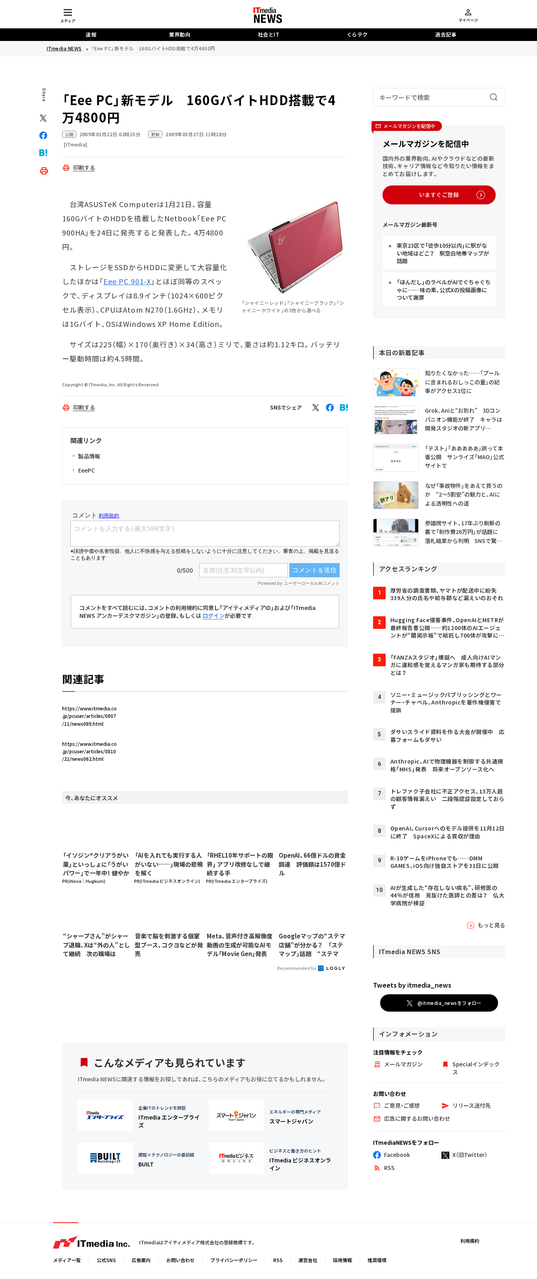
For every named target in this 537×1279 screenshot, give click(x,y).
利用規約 (469, 1240)
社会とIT (269, 34)
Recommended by (297, 968)
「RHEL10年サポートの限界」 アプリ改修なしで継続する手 (240, 864)
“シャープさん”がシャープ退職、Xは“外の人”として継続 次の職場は (96, 945)
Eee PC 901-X (127, 281)
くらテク (357, 34)
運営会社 (307, 1260)
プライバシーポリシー (233, 1260)
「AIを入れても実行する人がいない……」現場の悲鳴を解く (169, 864)
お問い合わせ (180, 1260)
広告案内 (141, 1260)
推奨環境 (377, 1260)
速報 (91, 34)
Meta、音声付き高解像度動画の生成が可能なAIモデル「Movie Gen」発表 (239, 945)
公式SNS (106, 1260)
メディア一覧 (67, 1260)
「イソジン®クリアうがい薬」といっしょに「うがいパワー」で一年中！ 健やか (96, 864)
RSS (278, 1260)
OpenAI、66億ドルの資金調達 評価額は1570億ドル (312, 864)
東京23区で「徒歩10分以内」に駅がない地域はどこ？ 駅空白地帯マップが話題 (443, 253)
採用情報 (342, 1260)
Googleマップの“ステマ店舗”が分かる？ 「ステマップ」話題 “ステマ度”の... (312, 945)
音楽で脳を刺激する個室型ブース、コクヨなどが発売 (169, 945)
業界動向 (179, 34)
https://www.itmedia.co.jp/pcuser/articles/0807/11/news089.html (89, 716)
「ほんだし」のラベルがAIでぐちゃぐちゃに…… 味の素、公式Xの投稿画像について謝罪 (444, 289)
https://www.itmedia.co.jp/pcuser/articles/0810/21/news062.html (89, 751)
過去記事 (445, 34)
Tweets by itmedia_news (412, 985)
